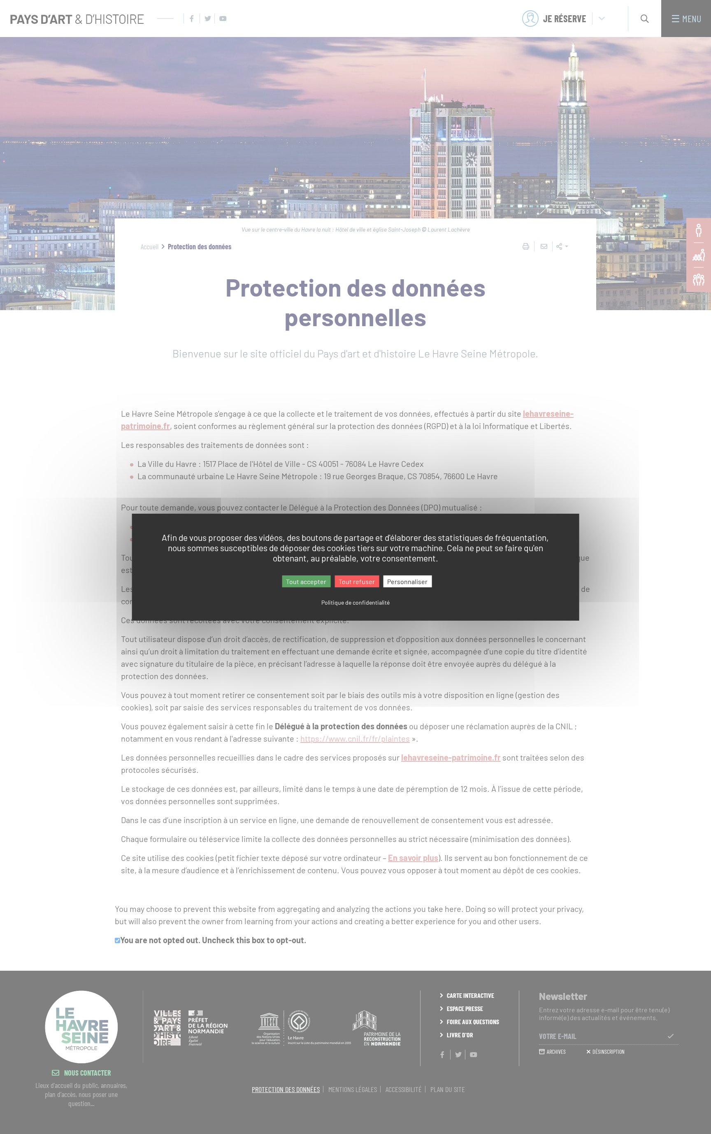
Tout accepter (306, 581)
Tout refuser (357, 581)
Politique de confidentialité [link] (355, 602)
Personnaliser (407, 581)
